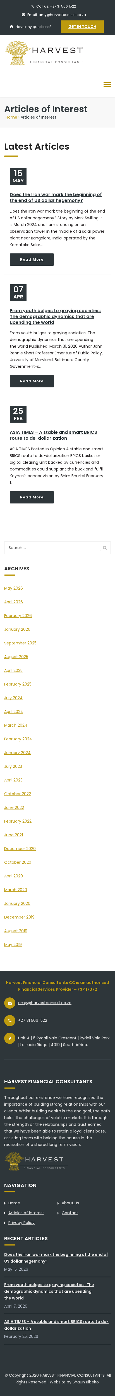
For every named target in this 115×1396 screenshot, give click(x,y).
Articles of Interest (26, 1213)
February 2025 (18, 684)
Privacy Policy (21, 1222)
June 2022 (14, 807)
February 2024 (18, 739)
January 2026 (17, 629)
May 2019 (13, 944)
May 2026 (13, 588)
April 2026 (13, 602)
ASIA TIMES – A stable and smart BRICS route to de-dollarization (53, 435)
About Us (70, 1203)
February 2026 (18, 615)
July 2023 (13, 766)
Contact (70, 1213)
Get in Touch (82, 26)
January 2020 (17, 903)
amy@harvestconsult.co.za (44, 1003)
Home (11, 117)
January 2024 (17, 752)
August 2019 (15, 931)
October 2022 (17, 794)
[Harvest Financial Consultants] (56, 53)
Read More (32, 259)
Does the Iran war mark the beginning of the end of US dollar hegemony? (56, 197)
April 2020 (13, 876)
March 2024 (15, 725)
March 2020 (15, 890)
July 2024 (13, 698)
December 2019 (19, 917)
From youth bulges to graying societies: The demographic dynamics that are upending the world (55, 316)
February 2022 (18, 821)
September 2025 (20, 643)
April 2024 (13, 711)
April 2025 (13, 670)
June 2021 (13, 835)
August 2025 (16, 657)
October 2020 (17, 862)
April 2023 (13, 780)
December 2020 (20, 848)
